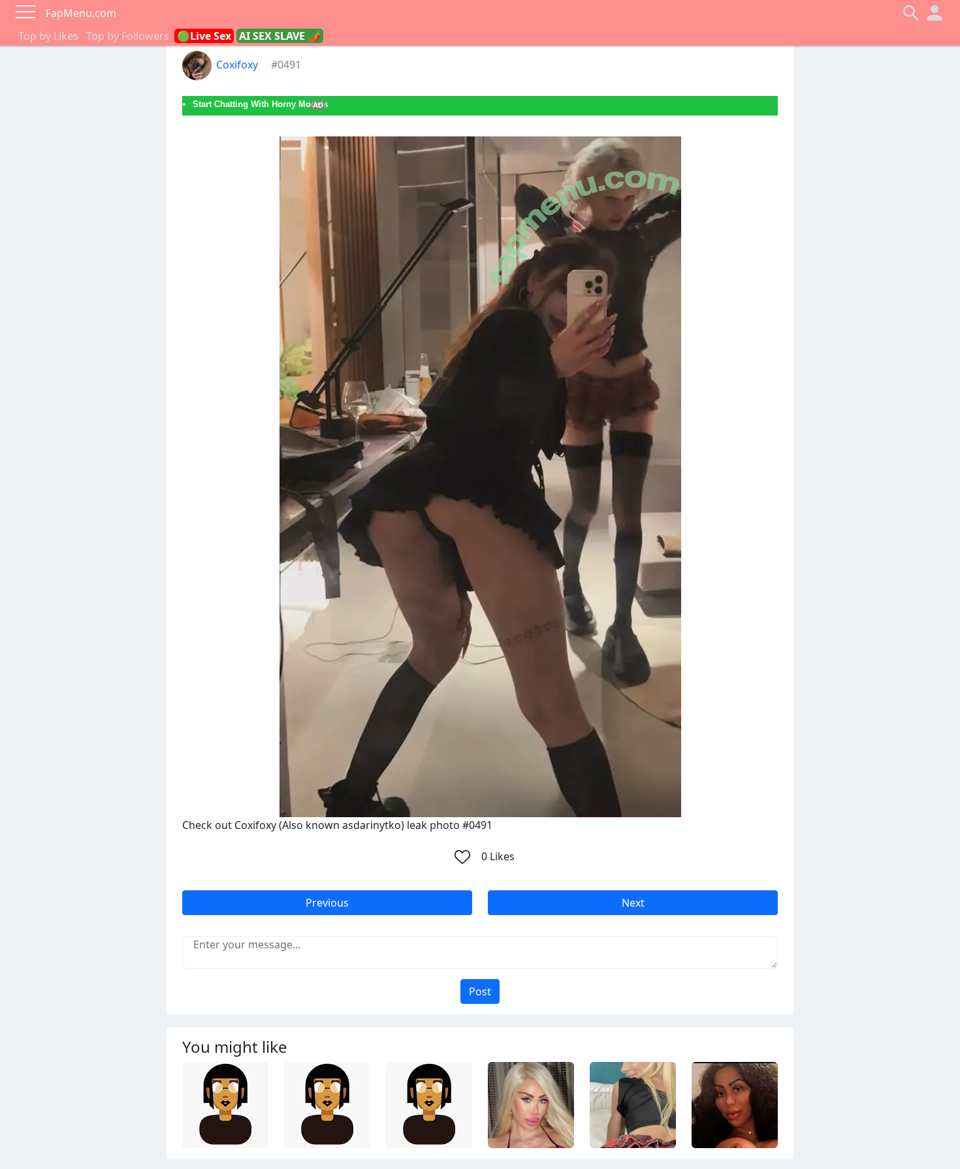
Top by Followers (127, 36)
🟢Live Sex (204, 36)
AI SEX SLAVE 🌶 (280, 36)
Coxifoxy (237, 64)
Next (633, 903)
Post (480, 991)
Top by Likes (48, 36)
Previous (327, 903)
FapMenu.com (81, 13)
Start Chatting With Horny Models (260, 104)
